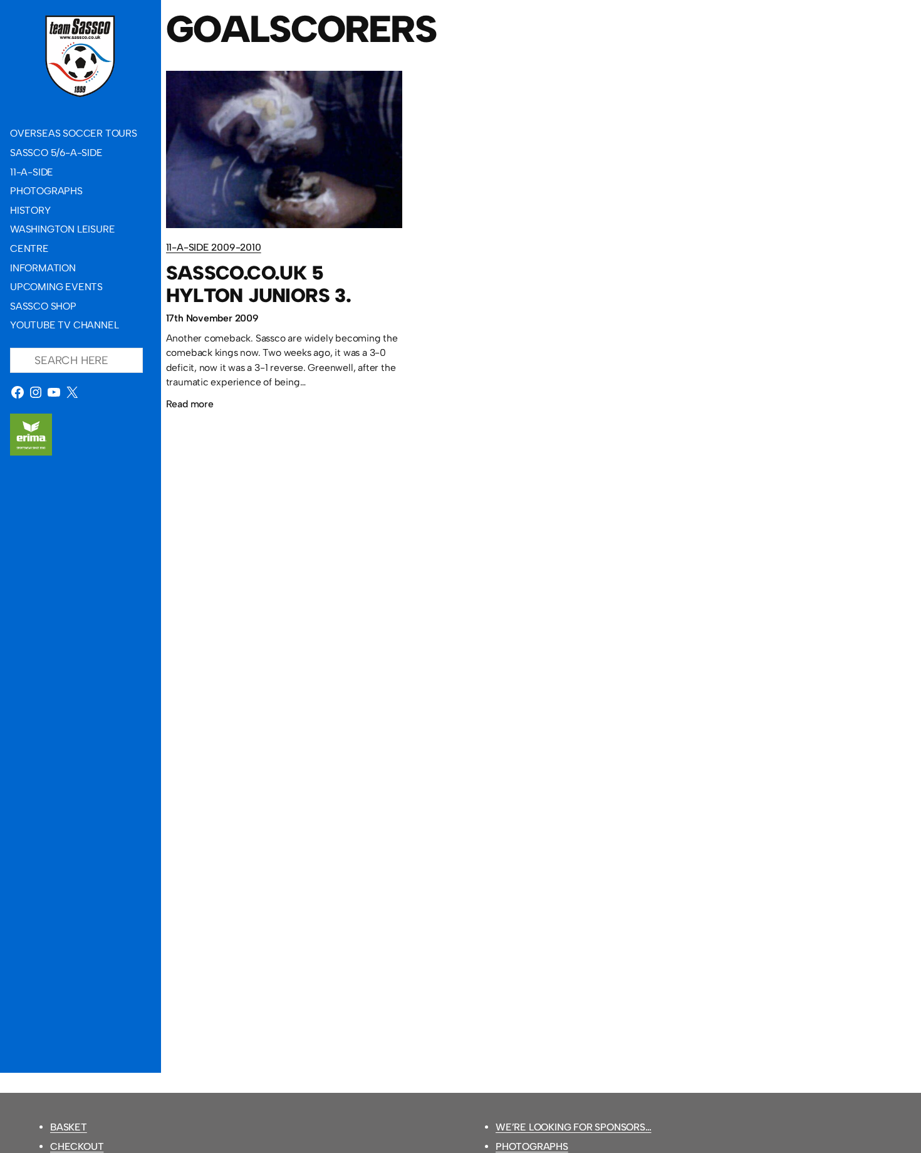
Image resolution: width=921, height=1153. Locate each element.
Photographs (532, 1146)
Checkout (76, 1146)
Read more (190, 405)
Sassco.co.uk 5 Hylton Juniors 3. (258, 284)
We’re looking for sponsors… (574, 1127)
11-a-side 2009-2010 (213, 247)
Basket (68, 1127)
